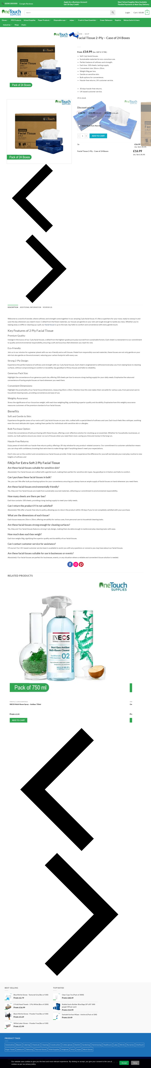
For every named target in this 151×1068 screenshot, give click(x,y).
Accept (124, 1063)
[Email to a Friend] (88, 158)
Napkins (118, 20)
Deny (135, 1063)
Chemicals (36, 1045)
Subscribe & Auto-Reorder (91, 126)
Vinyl (73, 1049)
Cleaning (45, 1045)
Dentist (77, 1045)
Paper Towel (10, 1049)
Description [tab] (13, 307)
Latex (116, 1045)
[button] (141, 12)
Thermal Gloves (40, 1049)
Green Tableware (106, 20)
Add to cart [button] (18, 720)
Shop (87, 34)
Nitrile (122, 1045)
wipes (72, 20)
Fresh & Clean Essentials (87, 20)
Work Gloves (87, 1049)
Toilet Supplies (54, 1049)
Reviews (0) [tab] (47, 307)
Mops (17, 25)
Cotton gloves (67, 1045)
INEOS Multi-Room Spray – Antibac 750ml (25, 704)
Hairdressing (96, 1045)
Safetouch (20, 1049)
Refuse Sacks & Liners (132, 20)
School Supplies (29, 20)
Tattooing (29, 1049)
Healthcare (107, 1045)
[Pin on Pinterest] (92, 158)
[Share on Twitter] (84, 158)
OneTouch (140, 1045)
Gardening (86, 1045)
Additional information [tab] (30, 307)
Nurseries (130, 1045)
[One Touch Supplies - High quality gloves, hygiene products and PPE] (11, 12)
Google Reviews (26, 3)
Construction (55, 1045)
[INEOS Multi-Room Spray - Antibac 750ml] (69, 640)
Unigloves (65, 1049)
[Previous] (39, 198)
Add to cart (98, 136)
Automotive (9, 1045)
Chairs (23, 25)
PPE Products (16, 20)
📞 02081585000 (9, 3)
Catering (26, 1045)
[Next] (13, 93)
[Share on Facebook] (79, 158)
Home (79, 34)
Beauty (18, 1045)
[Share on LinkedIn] (96, 158)
